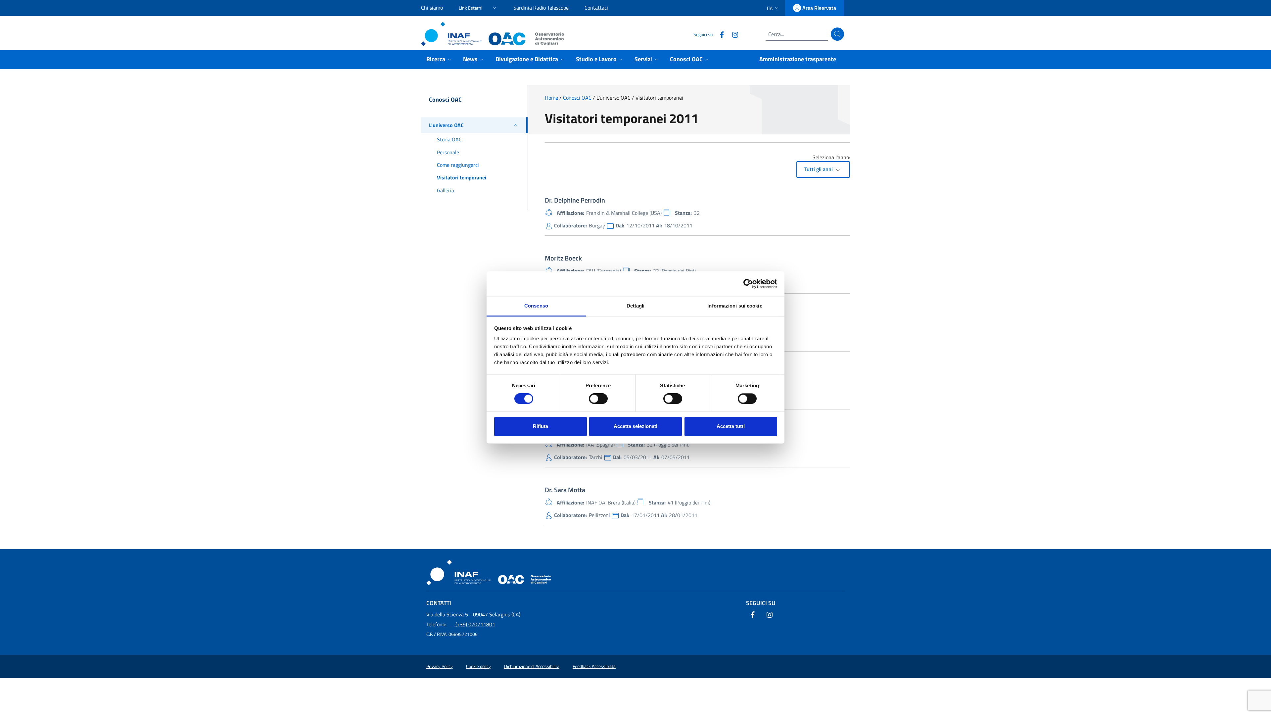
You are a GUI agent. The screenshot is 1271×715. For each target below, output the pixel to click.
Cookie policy (478, 666)
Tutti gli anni (819, 169)
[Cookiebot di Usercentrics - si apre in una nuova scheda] (748, 284)
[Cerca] (837, 34)
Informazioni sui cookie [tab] (734, 306)
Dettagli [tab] (636, 306)
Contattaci (596, 8)
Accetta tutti (731, 426)
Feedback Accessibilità (594, 666)
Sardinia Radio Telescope (541, 8)
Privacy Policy (439, 666)
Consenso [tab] (536, 306)
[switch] (598, 399)
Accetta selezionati (635, 426)
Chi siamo (432, 8)
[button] (478, 7)
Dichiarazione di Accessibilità (531, 666)
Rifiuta (540, 426)
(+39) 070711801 (460, 624)
